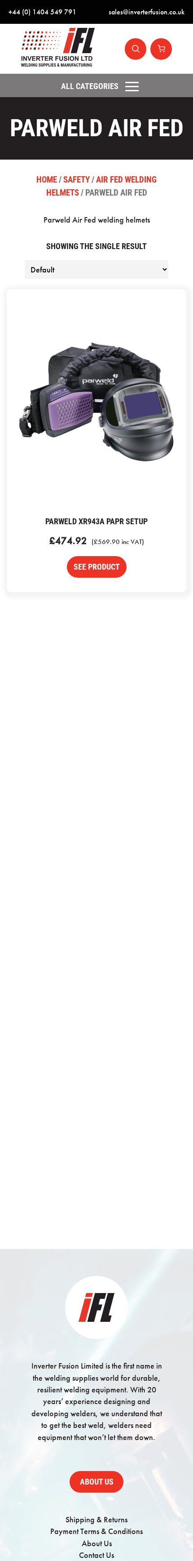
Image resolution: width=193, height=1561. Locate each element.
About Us (97, 1481)
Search (135, 49)
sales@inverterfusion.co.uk (146, 12)
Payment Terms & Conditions (96, 1531)
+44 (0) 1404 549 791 (42, 12)
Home (46, 179)
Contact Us (96, 1555)
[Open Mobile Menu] (132, 86)
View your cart (161, 49)
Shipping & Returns (96, 1520)
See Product (97, 566)
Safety (76, 179)
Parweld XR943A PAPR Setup (96, 402)
